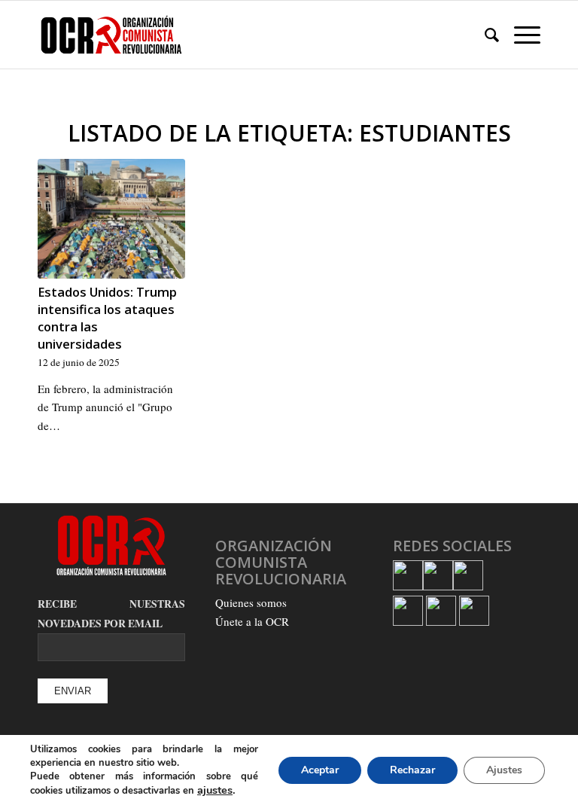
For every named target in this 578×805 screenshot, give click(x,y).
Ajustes (504, 770)
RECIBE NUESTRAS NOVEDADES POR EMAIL (111, 613)
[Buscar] (484, 35)
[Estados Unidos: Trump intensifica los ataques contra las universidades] (111, 219)
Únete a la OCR (252, 621)
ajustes (215, 790)
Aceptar (320, 770)
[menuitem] (484, 35)
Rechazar (412, 770)
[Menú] (519, 35)
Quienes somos (251, 602)
